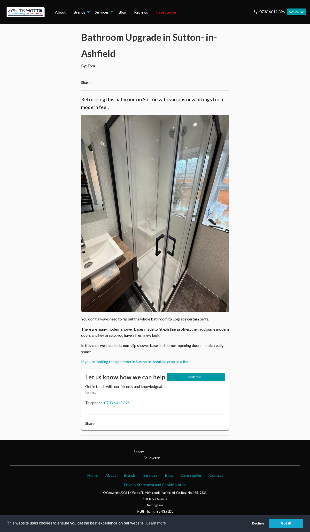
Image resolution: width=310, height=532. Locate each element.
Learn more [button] (156, 523)
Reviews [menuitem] (141, 12)
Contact (216, 475)
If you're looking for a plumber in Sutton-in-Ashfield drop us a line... (136, 361)
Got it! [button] (286, 523)
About (110, 475)
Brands (130, 475)
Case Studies (191, 475)
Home (92, 475)
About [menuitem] (60, 12)
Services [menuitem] (102, 12)
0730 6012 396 (117, 402)
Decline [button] (258, 523)
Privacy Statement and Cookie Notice (155, 484)
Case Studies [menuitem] (166, 12)
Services (150, 475)
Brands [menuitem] (79, 12)
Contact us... (196, 377)
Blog (169, 475)
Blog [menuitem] (122, 12)
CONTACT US (296, 11)
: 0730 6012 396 (269, 11)
